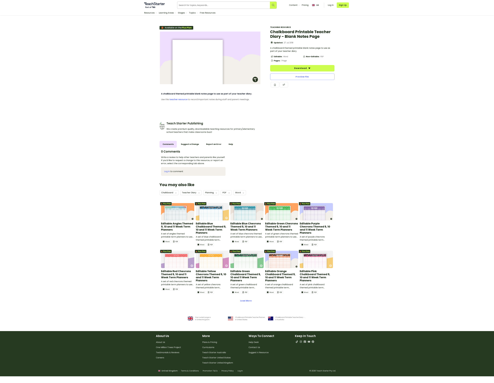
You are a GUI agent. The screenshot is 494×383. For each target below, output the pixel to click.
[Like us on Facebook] (305, 341)
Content (293, 5)
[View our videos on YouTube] (309, 341)
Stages (181, 12)
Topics (192, 12)
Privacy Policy (228, 371)
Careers (160, 357)
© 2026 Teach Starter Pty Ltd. (322, 371)
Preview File (302, 76)
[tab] (168, 144)
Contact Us (254, 347)
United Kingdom (169, 371)
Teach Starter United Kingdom (217, 362)
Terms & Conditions (190, 371)
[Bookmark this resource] (275, 84)
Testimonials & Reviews (167, 352)
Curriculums (208, 347)
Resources (149, 12)
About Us (160, 342)
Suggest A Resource (259, 352)
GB (317, 5)
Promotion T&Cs (210, 371)
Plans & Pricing (209, 342)
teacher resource (178, 99)
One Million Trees (168, 347)
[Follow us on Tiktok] (297, 341)
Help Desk (254, 342)
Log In (240, 371)
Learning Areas (166, 12)
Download (300, 68)
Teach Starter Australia (214, 352)
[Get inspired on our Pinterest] (313, 341)
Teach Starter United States (216, 357)
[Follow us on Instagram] (301, 341)
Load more (246, 300)
